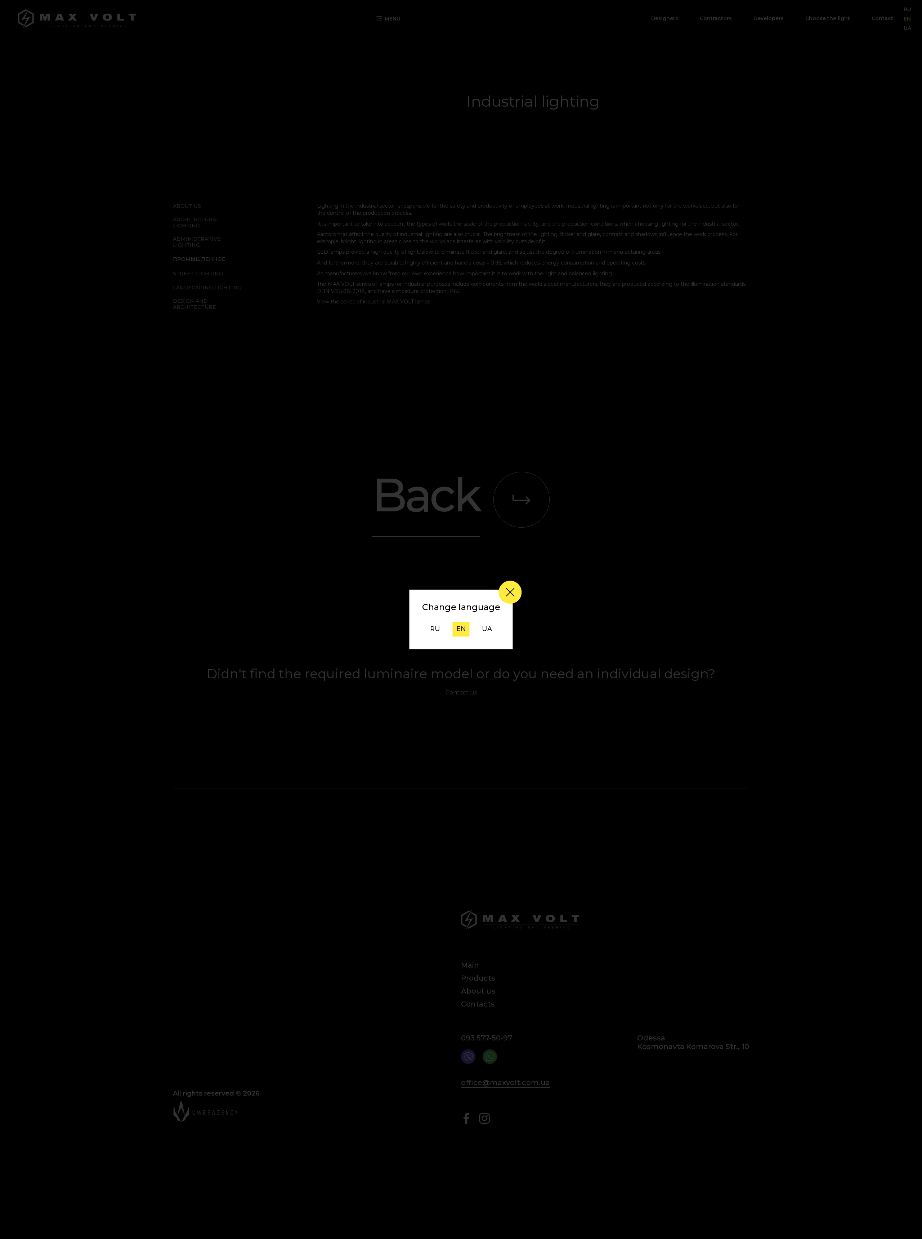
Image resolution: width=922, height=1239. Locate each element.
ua (487, 629)
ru (435, 629)
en (461, 629)
